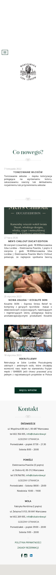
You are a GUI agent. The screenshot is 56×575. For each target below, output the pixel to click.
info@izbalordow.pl (36, 433)
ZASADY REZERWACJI (28, 547)
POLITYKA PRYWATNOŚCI (28, 542)
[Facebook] (22, 555)
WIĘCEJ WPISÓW (28, 390)
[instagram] (25, 555)
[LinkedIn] (31, 555)
